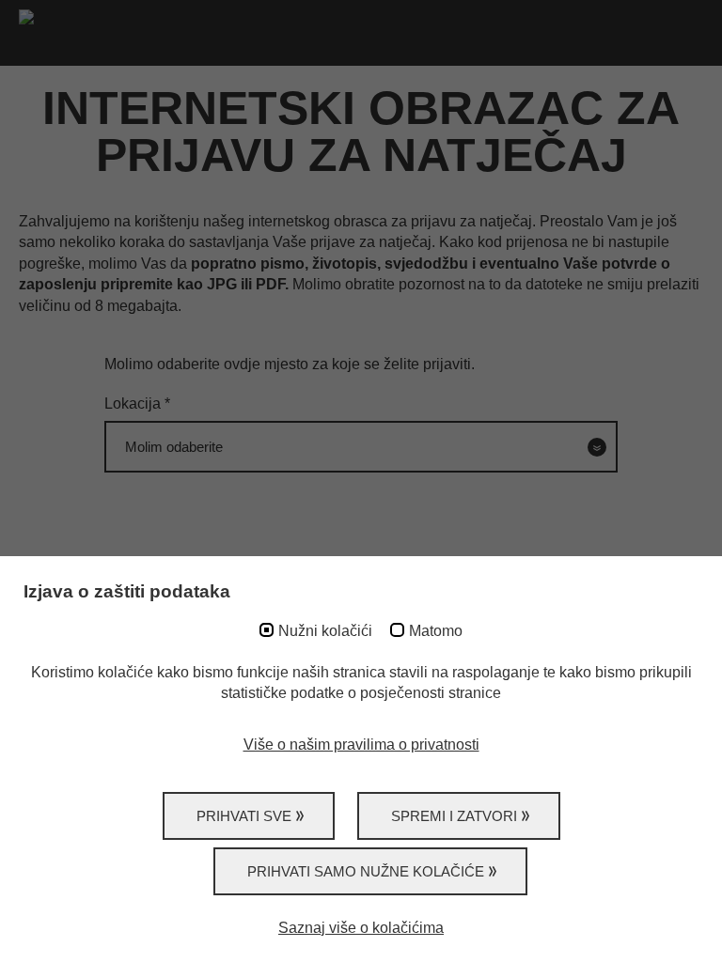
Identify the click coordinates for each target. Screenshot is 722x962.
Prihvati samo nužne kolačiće (365, 871)
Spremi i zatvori (454, 816)
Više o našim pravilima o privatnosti (361, 745)
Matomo (436, 631)
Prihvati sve (243, 816)
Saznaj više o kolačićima (361, 928)
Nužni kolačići (325, 631)
